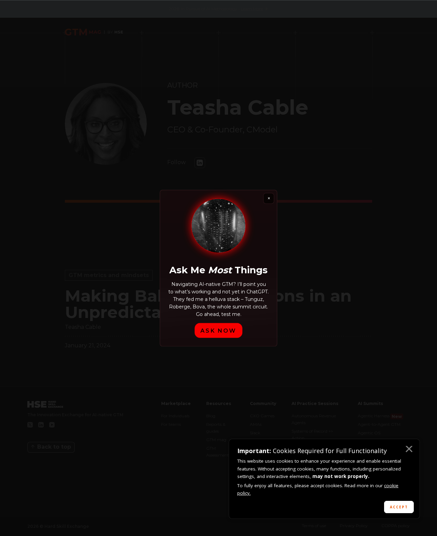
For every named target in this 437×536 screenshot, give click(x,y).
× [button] (409, 450)
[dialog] (324, 479)
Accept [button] (399, 507)
